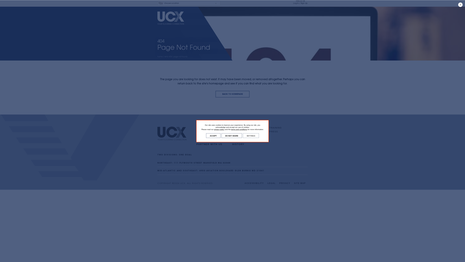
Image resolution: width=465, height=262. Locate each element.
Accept (213, 135)
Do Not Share (231, 135)
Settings (251, 135)
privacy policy (219, 129)
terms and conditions (239, 129)
